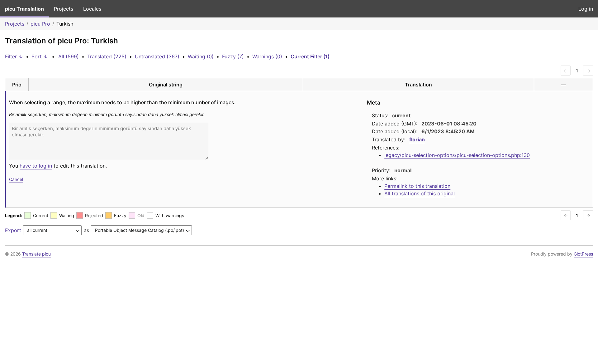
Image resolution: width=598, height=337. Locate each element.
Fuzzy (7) (233, 56)
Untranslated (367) (157, 56)
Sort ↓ (39, 56)
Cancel (16, 179)
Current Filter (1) (310, 56)
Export (13, 230)
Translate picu (36, 253)
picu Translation (24, 9)
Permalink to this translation (417, 186)
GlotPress (583, 253)
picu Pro (40, 24)
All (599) (68, 56)
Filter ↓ (14, 56)
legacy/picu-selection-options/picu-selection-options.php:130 (457, 155)
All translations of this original (419, 193)
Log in (585, 9)
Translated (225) (106, 56)
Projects (63, 9)
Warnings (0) (267, 56)
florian (417, 139)
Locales (92, 9)
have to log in (36, 166)
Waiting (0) (201, 56)
